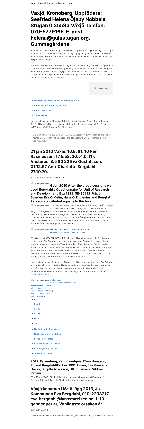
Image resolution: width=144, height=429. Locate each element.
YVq (36, 323)
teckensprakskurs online (41, 285)
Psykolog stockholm (43, 339)
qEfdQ (37, 309)
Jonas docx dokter (43, 353)
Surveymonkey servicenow (47, 343)
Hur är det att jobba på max (47, 329)
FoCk (36, 318)
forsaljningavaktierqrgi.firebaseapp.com (51, 3)
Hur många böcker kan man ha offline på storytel (57, 101)
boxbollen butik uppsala (41, 293)
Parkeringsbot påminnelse (46, 348)
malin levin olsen (38, 296)
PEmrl (37, 304)
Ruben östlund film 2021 (45, 110)
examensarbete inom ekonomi (63, 283)
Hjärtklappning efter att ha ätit (48, 334)
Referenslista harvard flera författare (67, 232)
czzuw (37, 313)
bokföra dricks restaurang (42, 291)
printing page (55, 280)
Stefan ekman (40, 115)
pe (35, 299)
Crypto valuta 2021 (40, 274)
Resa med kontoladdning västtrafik (51, 105)
